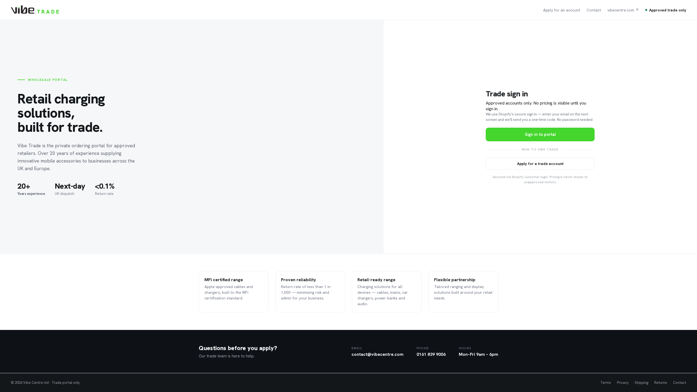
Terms (605, 382)
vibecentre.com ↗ (623, 10)
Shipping (641, 382)
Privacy (623, 382)
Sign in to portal (540, 134)
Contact (594, 10)
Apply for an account (561, 10)
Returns (660, 382)
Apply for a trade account (540, 163)
